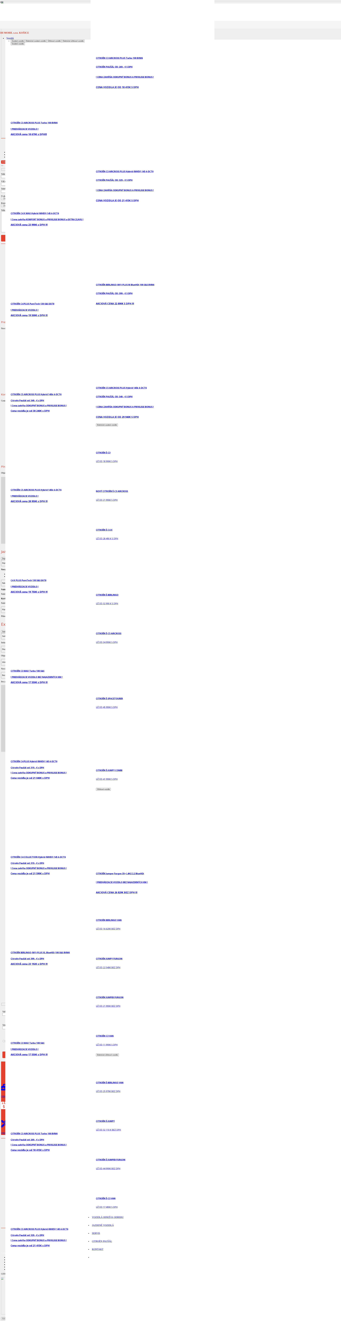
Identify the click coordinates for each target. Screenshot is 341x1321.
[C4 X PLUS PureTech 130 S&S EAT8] (70, 575)
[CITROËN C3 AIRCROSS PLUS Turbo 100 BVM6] (70, 118)
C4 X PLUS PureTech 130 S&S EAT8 (28, 580)
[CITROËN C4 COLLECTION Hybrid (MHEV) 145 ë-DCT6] (70, 852)
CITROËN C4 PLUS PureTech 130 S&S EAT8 (32, 303)
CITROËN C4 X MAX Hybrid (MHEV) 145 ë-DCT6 (35, 213)
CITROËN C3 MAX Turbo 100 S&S (27, 670)
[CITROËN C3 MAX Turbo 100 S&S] (70, 666)
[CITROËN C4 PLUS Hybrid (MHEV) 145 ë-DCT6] (70, 756)
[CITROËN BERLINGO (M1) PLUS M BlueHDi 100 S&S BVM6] (70, 1320)
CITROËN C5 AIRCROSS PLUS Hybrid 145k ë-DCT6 (36, 394)
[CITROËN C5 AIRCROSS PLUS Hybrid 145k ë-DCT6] (70, 389)
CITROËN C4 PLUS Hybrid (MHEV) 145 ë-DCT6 (34, 761)
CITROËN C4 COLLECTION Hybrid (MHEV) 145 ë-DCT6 (38, 857)
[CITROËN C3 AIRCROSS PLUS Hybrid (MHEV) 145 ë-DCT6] (70, 1224)
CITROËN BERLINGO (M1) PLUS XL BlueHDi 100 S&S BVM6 (40, 952)
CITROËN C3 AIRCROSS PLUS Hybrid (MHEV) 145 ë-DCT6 (39, 1229)
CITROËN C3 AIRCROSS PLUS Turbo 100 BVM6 (34, 122)
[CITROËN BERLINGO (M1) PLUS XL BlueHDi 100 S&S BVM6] (70, 948)
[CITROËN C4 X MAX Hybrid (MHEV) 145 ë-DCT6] (70, 208)
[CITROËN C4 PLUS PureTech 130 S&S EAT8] (70, 299)
